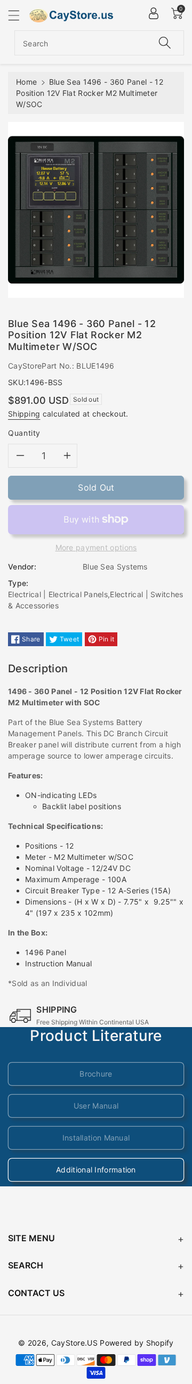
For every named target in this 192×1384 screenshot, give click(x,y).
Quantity (24, 432)
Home (26, 81)
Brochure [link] (95, 1073)
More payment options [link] (96, 547)
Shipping (24, 413)
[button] (18, 15)
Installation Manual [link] (96, 1137)
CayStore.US (74, 1342)
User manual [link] (96, 1105)
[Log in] (153, 13)
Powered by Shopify (136, 1342)
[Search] (164, 43)
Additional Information (96, 1169)
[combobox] (99, 43)
